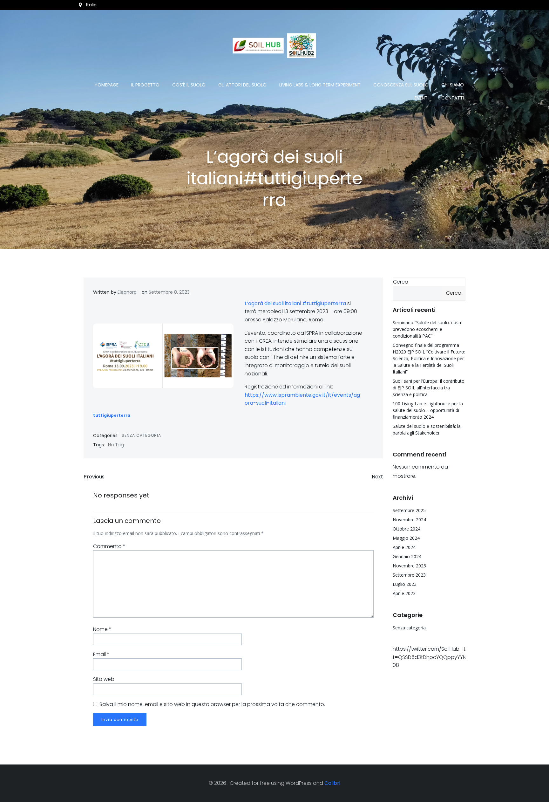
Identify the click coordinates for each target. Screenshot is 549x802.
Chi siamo (452, 85)
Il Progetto (145, 85)
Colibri (332, 783)
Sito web (103, 679)
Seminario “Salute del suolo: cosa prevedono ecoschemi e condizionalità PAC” (427, 329)
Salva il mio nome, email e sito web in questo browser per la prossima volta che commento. (212, 704)
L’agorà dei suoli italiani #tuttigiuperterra (295, 303)
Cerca (400, 281)
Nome (102, 629)
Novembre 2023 (409, 566)
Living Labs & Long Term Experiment (320, 85)
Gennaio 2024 (407, 556)
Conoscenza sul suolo (401, 85)
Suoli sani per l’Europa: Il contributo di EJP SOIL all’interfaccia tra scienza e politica (428, 387)
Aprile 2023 (404, 593)
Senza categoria (141, 435)
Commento (109, 546)
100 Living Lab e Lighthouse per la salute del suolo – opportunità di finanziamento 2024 (428, 410)
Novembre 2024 (409, 520)
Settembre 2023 (409, 575)
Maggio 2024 (406, 538)
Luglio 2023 (405, 584)
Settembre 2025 (409, 510)
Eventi (422, 98)
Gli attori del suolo (242, 85)
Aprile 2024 (404, 547)
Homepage (107, 85)
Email (101, 654)
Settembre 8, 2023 (169, 292)
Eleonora (127, 292)
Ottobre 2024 (406, 529)
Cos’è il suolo (189, 85)
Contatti (452, 98)
